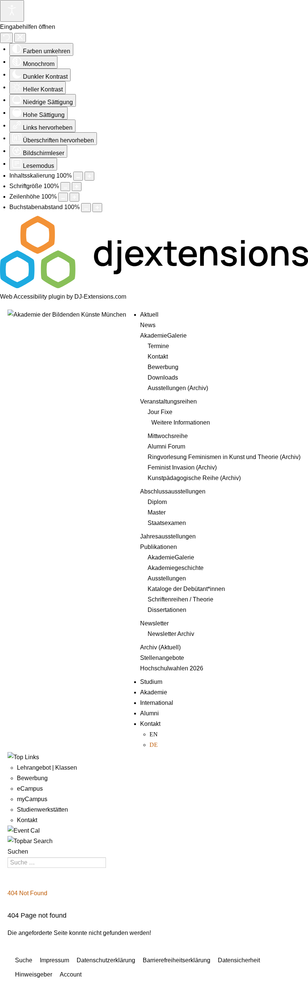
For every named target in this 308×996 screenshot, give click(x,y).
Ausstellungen (167, 578)
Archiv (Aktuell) (160, 647)
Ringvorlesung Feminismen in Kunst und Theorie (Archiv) (224, 457)
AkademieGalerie (163, 335)
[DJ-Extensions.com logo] (154, 286)
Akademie (153, 692)
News (148, 325)
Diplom (157, 502)
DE (153, 745)
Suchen (18, 851)
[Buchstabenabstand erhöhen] (97, 207)
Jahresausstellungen (168, 536)
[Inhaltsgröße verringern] (78, 176)
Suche (23, 960)
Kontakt (158, 356)
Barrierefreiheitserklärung (176, 960)
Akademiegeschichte (176, 568)
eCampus (30, 788)
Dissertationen (167, 610)
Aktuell (149, 314)
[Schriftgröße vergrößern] (77, 186)
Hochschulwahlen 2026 (171, 668)
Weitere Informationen (180, 422)
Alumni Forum (166, 446)
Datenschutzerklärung (106, 960)
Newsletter (154, 623)
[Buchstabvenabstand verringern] (86, 207)
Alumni (149, 713)
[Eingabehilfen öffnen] (12, 11)
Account (71, 974)
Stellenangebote (162, 658)
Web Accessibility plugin (32, 296)
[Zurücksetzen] (6, 38)
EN (153, 734)
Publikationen (158, 547)
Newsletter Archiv (171, 634)
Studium (151, 682)
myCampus (32, 799)
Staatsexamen (167, 523)
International (156, 703)
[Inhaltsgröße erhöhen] (89, 176)
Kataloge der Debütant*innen (186, 589)
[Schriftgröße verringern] (65, 186)
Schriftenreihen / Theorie (180, 599)
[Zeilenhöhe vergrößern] (74, 197)
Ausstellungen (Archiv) (178, 388)
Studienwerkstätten (42, 809)
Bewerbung (163, 367)
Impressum (54, 960)
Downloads (163, 377)
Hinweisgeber (33, 974)
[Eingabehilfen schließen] (20, 37)
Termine (158, 346)
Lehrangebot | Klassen (47, 767)
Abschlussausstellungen (172, 491)
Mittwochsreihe (168, 436)
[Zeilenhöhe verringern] (63, 197)
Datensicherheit (239, 960)
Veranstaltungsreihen (168, 401)
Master (157, 512)
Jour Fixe (160, 412)
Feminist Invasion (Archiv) (182, 467)
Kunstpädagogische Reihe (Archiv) (194, 478)
